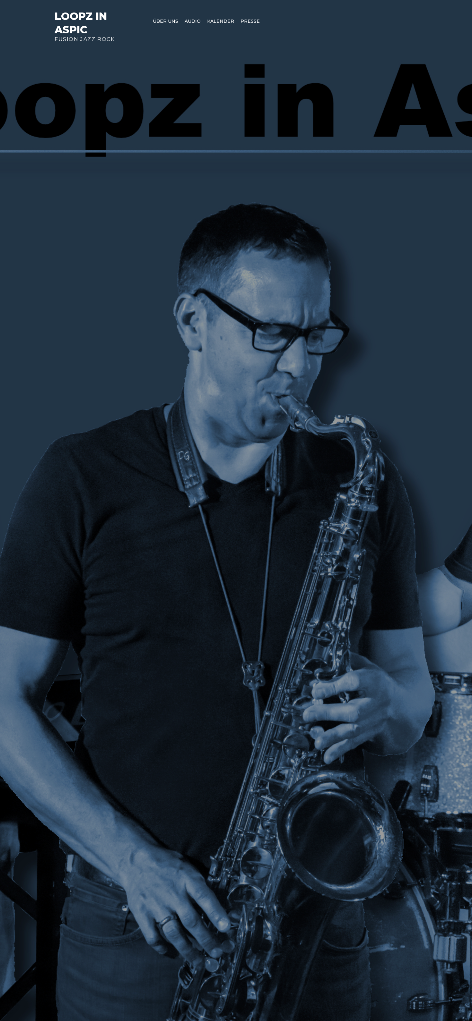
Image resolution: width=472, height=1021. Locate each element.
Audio (193, 21)
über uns (165, 21)
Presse (250, 21)
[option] (236, 510)
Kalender (220, 21)
